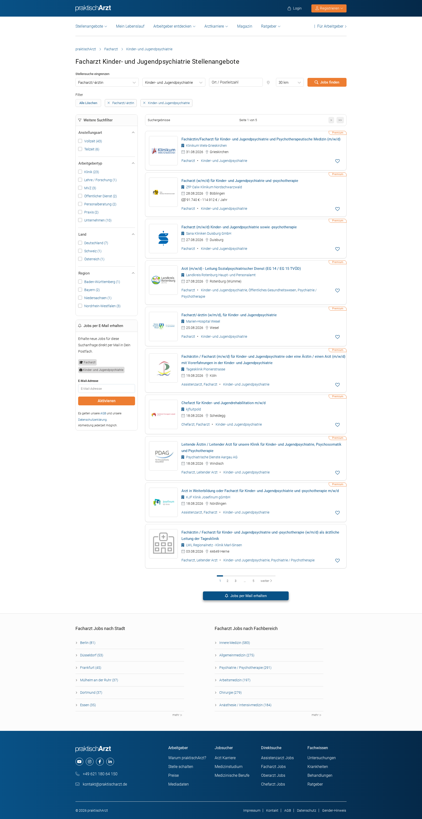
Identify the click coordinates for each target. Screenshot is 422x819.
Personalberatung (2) (100, 204)
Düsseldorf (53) (91, 655)
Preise (173, 775)
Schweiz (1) (93, 251)
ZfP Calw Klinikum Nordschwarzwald (213, 187)
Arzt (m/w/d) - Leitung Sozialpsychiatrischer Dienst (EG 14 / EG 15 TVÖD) (241, 268)
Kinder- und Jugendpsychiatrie (169, 82)
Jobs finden (329, 82)
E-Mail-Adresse (88, 381)
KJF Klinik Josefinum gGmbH (207, 497)
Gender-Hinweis (334, 810)
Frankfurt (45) (90, 668)
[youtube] (79, 762)
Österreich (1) (94, 259)
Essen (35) (88, 705)
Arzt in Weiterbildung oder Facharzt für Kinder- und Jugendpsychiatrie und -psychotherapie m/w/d (260, 491)
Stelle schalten (180, 766)
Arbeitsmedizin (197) (235, 680)
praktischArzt (85, 49)
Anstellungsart (90, 132)
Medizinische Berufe (232, 775)
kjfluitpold (193, 409)
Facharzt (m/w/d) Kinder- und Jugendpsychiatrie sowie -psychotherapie (239, 227)
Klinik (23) (91, 172)
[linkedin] (110, 762)
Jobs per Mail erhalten (248, 596)
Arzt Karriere (225, 758)
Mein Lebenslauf (130, 26)
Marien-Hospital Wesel (202, 321)
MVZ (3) (90, 188)
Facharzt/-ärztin (90, 82)
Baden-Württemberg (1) (102, 282)
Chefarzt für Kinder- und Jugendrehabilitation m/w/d (223, 403)
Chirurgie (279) (230, 692)
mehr (176, 715)
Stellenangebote (89, 26)
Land (82, 234)
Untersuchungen (321, 758)
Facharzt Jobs (273, 766)
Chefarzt (188, 424)
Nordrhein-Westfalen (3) (102, 306)
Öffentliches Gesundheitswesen (272, 290)
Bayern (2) (92, 290)
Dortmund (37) (91, 692)
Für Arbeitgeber (330, 26)
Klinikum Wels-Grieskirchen (206, 145)
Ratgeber (268, 26)
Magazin (244, 26)
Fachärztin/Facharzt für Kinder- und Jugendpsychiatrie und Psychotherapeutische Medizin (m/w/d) (260, 139)
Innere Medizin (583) (234, 643)
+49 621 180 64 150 (99, 774)
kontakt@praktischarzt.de (104, 784)
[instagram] (90, 762)
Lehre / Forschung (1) (100, 180)
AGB (103, 413)
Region (84, 273)
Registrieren (329, 8)
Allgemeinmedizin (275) (236, 655)
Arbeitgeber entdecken (172, 26)
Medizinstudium (229, 766)
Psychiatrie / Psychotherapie (293, 560)
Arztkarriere (214, 26)
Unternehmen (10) (98, 220)
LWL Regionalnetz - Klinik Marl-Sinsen (213, 545)
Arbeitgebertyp (90, 163)
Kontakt (272, 810)
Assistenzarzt (191, 384)
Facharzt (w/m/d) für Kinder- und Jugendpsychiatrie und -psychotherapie (239, 180)
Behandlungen (319, 775)
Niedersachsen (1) (98, 298)
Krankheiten (317, 766)
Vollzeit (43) (93, 141)
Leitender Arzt (207, 472)
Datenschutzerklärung (92, 419)
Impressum (251, 810)
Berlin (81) (87, 643)
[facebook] (100, 762)
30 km (283, 82)
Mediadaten (178, 784)
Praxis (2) (91, 212)
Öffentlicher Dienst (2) (100, 196)
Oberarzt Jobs (273, 775)
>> (340, 120)
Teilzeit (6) (91, 149)
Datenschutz (306, 810)
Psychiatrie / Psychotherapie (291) (245, 668)
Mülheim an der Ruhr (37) (99, 680)
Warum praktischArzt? (187, 758)
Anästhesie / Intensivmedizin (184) (245, 705)
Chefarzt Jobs (273, 784)
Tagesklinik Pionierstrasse (205, 369)
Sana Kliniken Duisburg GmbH (208, 233)
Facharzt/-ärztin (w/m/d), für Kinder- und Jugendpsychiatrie (229, 315)
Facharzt (111, 49)
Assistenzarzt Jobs (277, 758)
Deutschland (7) (96, 243)
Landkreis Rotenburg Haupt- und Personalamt (220, 275)
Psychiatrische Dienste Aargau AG (211, 457)
